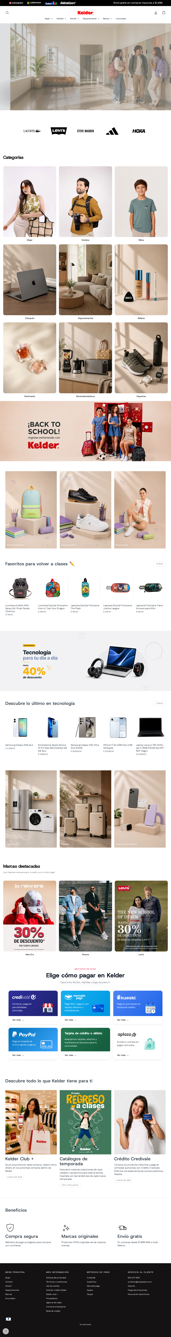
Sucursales (121, 18)
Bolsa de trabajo (53, 1311)
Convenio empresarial (56, 1306)
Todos (159, 564)
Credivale (91, 1277)
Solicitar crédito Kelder (56, 1290)
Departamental (90, 18)
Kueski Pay (91, 1282)
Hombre (60, 18)
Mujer (47, 18)
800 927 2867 (134, 1277)
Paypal (90, 1294)
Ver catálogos (70, 1185)
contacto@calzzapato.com (140, 1282)
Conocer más (14, 1177)
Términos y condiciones (56, 1282)
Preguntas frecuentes (137, 1290)
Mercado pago (93, 1286)
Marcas (106, 18)
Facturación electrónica (138, 1294)
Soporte (131, 1286)
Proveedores (51, 1298)
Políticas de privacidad (56, 1277)
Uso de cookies (52, 1286)
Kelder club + (52, 1294)
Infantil (73, 18)
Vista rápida (20, 600)
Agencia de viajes (54, 1302)
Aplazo (90, 1290)
